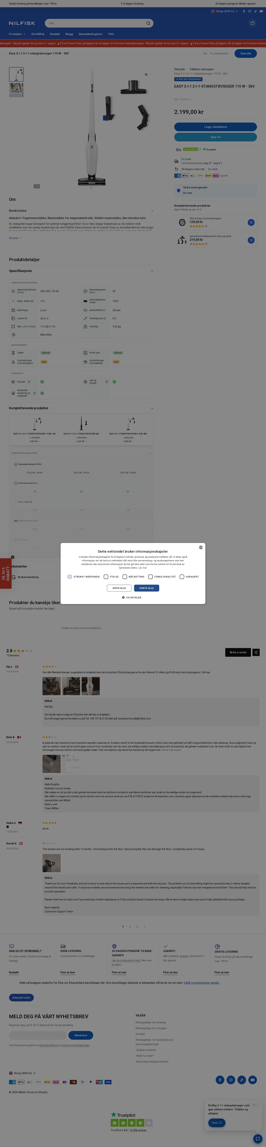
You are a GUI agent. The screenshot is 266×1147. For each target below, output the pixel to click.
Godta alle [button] (147, 588)
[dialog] (133, 573)
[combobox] (201, 547)
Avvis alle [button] (119, 588)
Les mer (142, 567)
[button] (133, 597)
